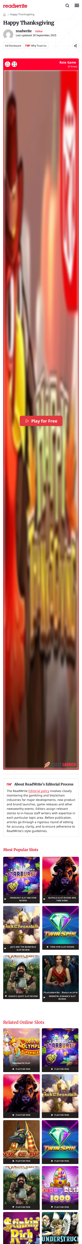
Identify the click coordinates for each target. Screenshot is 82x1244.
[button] (67, 5)
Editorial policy (38, 791)
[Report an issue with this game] (7, 64)
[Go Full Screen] (14, 64)
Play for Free (44, 420)
